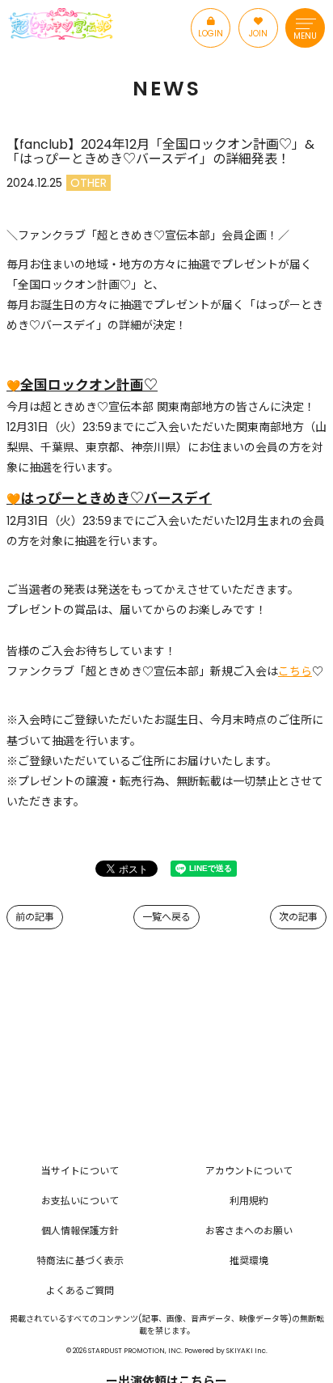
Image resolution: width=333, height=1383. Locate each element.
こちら (295, 671)
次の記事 (298, 917)
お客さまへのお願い (249, 1230)
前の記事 (34, 917)
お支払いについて (80, 1200)
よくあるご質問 (80, 1290)
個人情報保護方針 (80, 1230)
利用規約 (249, 1200)
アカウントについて (249, 1171)
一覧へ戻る (166, 917)
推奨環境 (249, 1260)
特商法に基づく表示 (80, 1260)
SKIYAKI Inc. (247, 1351)
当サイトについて (80, 1171)
